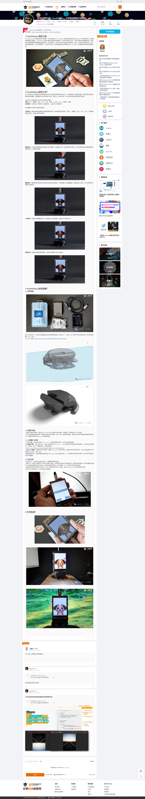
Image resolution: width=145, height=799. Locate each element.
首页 (24, 12)
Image (30, 761)
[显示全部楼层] (50, 24)
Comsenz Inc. (104, 797)
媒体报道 (73, 789)
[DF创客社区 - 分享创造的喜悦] (34, 10)
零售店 (89, 794)
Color (28, 761)
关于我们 (106, 787)
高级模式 (92, 761)
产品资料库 (82, 7)
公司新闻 (73, 787)
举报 (93, 638)
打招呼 (77, 21)
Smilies (41, 761)
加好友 (71, 21)
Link (33, 761)
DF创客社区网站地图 (109, 794)
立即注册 (67, 767)
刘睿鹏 (31, 648)
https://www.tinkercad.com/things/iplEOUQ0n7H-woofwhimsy (50, 338)
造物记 (63, 7)
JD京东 (89, 789)
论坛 (56, 7)
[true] (120, 7)
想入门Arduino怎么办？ (106, 216)
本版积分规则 (92, 774)
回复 (28, 638)
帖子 (114, 7)
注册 (121, 1)
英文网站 (57, 787)
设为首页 (25, 1)
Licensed (120, 797)
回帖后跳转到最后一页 (60, 774)
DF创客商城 (72, 7)
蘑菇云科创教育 (59, 791)
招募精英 (106, 789)
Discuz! (114, 797)
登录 (118, 1)
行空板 (32, 12)
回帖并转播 (49, 774)
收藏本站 (30, 1)
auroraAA (39, 21)
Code (38, 761)
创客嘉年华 (58, 789)
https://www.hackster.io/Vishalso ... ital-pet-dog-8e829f (45, 32)
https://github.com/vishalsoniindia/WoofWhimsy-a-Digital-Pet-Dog (47, 448)
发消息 (60, 21)
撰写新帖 (111, 32)
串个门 (66, 21)
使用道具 (88, 638)
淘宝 (89, 791)
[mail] (140, 776)
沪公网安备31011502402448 (55, 797)
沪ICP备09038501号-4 (41, 797)
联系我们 (106, 791)
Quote (36, 761)
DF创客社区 (49, 7)
